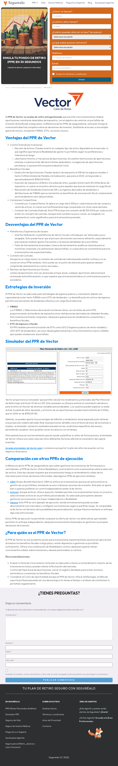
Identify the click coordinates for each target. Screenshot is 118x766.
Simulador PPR (12, 714)
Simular (81, 80)
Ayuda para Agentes (104, 2)
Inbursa (14, 502)
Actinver (14, 492)
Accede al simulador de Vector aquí (23, 448)
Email (55, 63)
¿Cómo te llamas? (62, 11)
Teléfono (57, 53)
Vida (43, 2)
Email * (8, 651)
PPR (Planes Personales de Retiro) (20, 708)
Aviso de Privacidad (51, 720)
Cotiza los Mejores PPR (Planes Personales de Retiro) (26, 87)
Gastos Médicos (55, 2)
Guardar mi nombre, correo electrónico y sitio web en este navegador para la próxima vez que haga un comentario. (57, 674)
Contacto (46, 726)
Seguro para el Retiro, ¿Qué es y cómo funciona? (20, 745)
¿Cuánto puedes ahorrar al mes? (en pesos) (77, 32)
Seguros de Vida (13, 720)
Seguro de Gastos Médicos (17, 726)
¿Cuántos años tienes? (65, 21)
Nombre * (9, 643)
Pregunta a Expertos (75, 2)
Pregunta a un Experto (15, 732)
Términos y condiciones (53, 714)
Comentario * (11, 615)
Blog (90, 2)
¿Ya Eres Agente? (95, 720)
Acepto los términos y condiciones (71, 74)
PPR (34, 2)
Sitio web (9, 660)
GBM (12, 481)
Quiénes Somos (49, 708)
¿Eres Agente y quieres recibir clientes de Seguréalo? (93, 710)
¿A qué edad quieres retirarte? (69, 42)
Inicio (7, 87)
